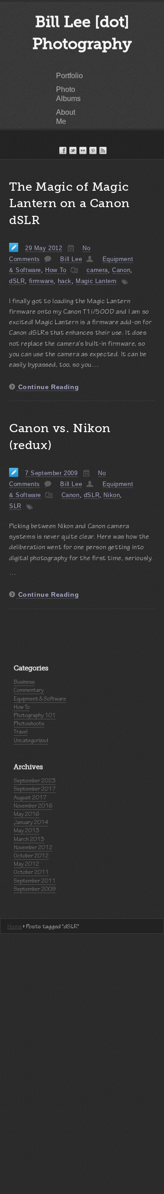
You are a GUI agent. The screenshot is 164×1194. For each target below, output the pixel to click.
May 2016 (26, 814)
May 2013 (26, 830)
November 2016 (33, 805)
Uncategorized (31, 740)
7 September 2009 (51, 473)
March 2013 (29, 839)
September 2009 (35, 889)
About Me (65, 116)
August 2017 (30, 797)
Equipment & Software (40, 698)
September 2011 (35, 880)
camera (97, 270)
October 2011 (31, 872)
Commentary (29, 690)
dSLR (17, 281)
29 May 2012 (43, 248)
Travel (20, 731)
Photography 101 (35, 715)
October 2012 (31, 855)
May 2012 (26, 863)
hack (65, 281)
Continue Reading (47, 387)
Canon (121, 270)
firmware (41, 281)
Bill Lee (71, 259)
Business (24, 681)
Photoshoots (29, 723)
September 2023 (35, 780)
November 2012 (33, 847)
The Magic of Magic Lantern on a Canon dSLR (69, 203)
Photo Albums (68, 94)
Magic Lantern (96, 281)
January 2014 (31, 822)
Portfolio (69, 76)
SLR (15, 506)
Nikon (111, 495)
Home (14, 926)
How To (56, 270)
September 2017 (35, 788)
